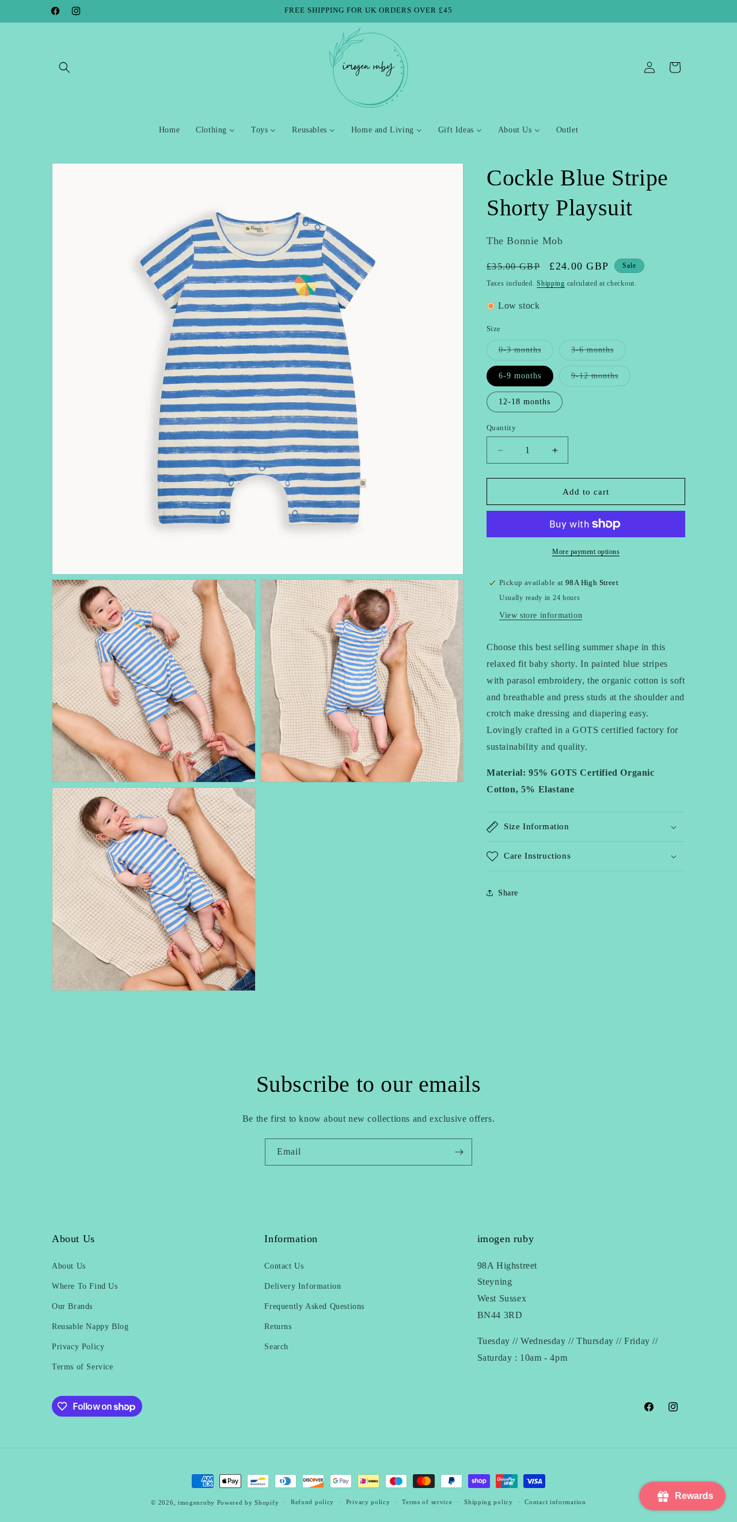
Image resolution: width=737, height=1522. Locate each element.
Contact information (555, 1502)
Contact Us (283, 1266)
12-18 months (524, 401)
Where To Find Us (85, 1286)
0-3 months (526, 352)
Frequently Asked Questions (314, 1306)
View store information (540, 615)
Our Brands (72, 1306)
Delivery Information (302, 1286)
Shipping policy (488, 1502)
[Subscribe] (459, 1152)
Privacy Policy (78, 1347)
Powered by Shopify (248, 1502)
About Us (69, 1266)
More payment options (586, 552)
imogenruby (196, 1502)
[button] (64, 67)
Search (276, 1347)
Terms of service (427, 1502)
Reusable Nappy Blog (90, 1326)
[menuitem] (169, 130)
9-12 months (600, 378)
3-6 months (598, 352)
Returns (277, 1326)
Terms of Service (82, 1367)
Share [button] (508, 893)
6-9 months (520, 375)
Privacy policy (368, 1502)
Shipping (551, 283)
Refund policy (312, 1502)
